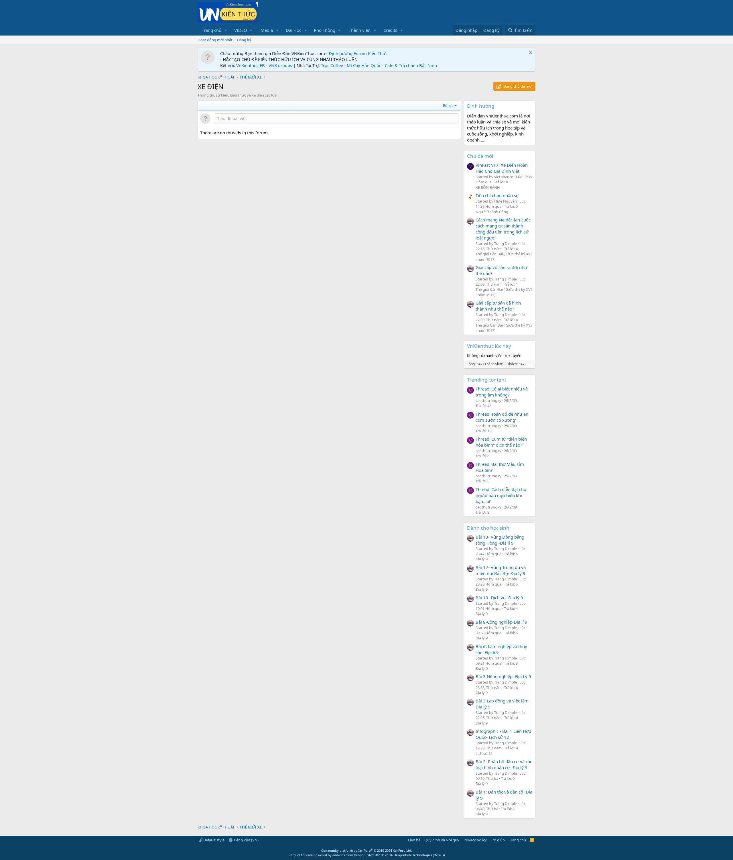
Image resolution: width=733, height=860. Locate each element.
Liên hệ (414, 840)
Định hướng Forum (348, 53)
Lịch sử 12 (484, 753)
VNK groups (280, 65)
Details (439, 855)
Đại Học (293, 30)
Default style (213, 840)
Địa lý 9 (482, 558)
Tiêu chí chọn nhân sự (497, 195)
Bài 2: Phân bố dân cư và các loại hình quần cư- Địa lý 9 (504, 764)
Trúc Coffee (332, 65)
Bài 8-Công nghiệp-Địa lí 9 (501, 622)
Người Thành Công (492, 211)
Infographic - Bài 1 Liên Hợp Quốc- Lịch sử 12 (503, 734)
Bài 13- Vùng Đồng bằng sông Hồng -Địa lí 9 (500, 540)
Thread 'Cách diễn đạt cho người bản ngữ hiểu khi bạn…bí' (501, 495)
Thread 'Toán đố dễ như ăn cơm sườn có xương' (502, 417)
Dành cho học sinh (488, 528)
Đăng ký (244, 39)
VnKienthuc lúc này (489, 346)
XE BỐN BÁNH (488, 187)
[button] (226, 30)
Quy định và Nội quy (441, 840)
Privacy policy (475, 840)
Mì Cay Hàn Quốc (364, 65)
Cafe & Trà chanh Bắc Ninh (411, 65)
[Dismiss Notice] (529, 53)
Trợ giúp (498, 840)
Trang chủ (211, 30)
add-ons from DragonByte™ (353, 855)
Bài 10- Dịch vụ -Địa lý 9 (499, 597)
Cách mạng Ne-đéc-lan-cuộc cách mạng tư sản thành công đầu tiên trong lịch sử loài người (503, 229)
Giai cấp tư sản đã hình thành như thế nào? (498, 306)
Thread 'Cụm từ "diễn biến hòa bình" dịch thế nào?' (501, 442)
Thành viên (360, 30)
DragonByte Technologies (413, 855)
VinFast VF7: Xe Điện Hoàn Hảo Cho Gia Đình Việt (502, 168)
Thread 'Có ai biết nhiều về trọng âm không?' (502, 392)
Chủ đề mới (480, 156)
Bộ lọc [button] (448, 105)
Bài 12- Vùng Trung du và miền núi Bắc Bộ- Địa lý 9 (501, 570)
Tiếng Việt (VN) (245, 840)
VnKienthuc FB (250, 65)
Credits (390, 30)
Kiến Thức (377, 53)
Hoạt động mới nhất (215, 39)
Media (267, 30)
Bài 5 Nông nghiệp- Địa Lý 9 (503, 676)
